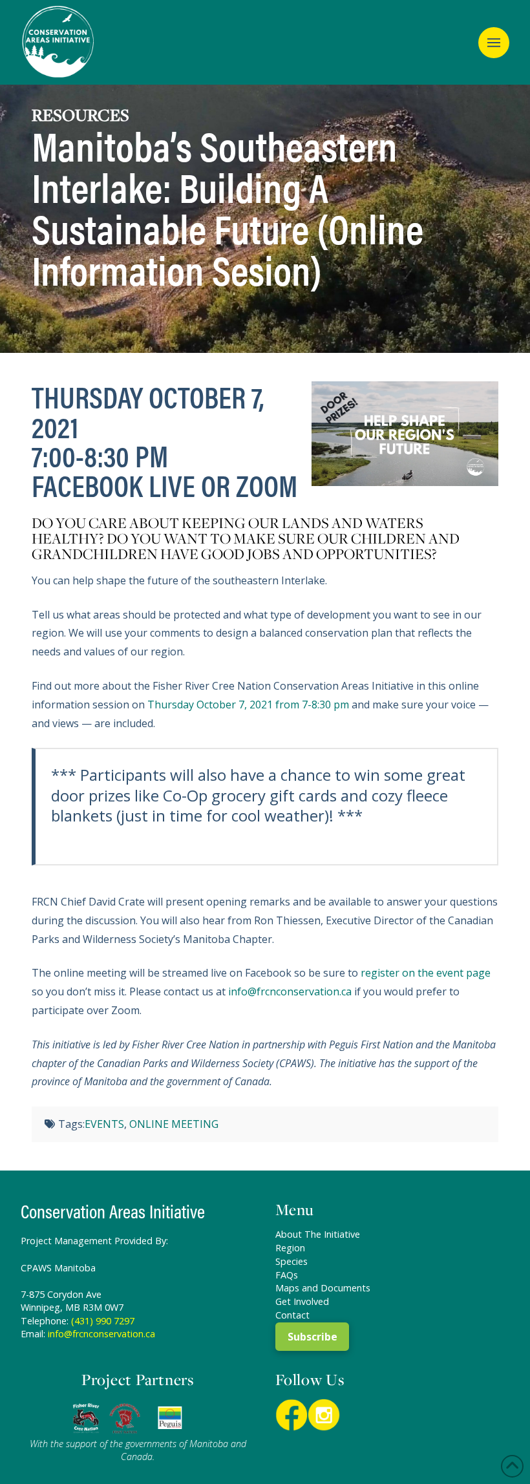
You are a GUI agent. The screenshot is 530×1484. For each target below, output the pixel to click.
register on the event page (426, 973)
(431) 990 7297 (102, 1321)
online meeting (173, 1124)
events (104, 1124)
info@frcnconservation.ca (290, 991)
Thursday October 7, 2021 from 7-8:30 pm (248, 704)
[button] (493, 42)
